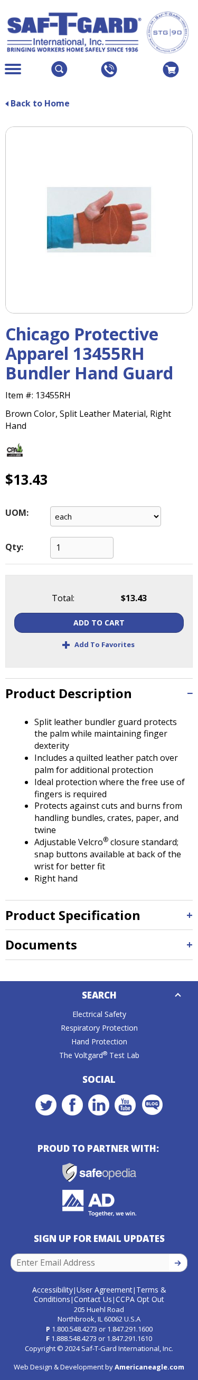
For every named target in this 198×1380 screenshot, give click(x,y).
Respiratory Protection (99, 1028)
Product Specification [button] (72, 915)
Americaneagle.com (149, 1367)
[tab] (99, 693)
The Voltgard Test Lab (99, 1055)
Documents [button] (41, 944)
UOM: (17, 512)
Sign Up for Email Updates (99, 1238)
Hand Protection (99, 1041)
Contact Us (93, 1299)
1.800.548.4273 (74, 1329)
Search (99, 995)
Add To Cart (99, 623)
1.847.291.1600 (130, 1329)
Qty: (14, 547)
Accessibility (52, 1290)
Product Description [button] (68, 693)
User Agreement (105, 1290)
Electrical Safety (99, 1014)
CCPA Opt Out (140, 1299)
